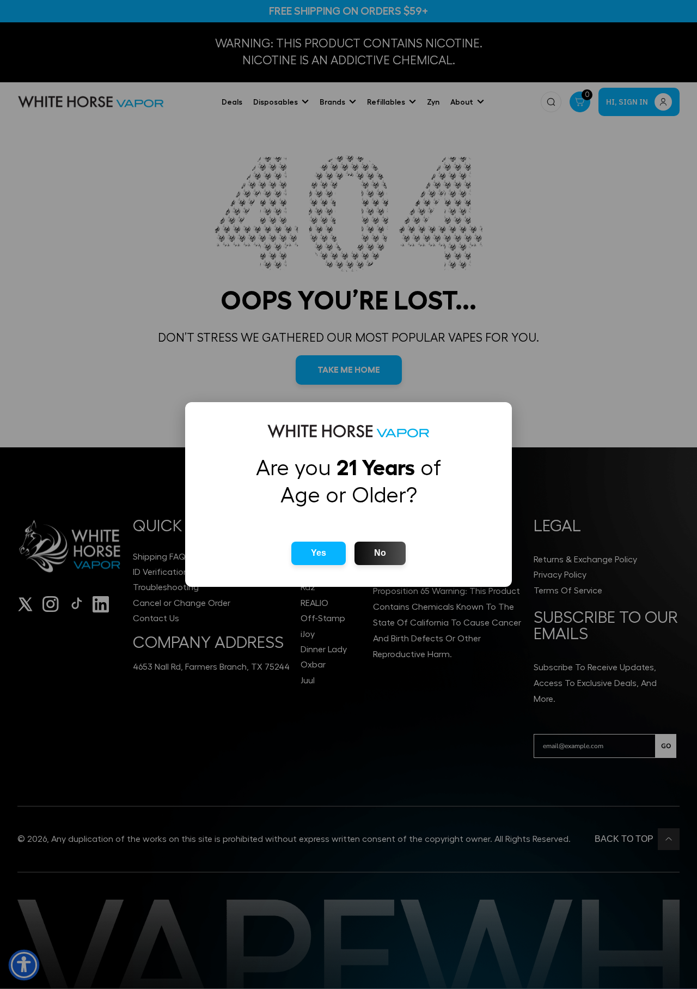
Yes (318, 552)
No (380, 552)
